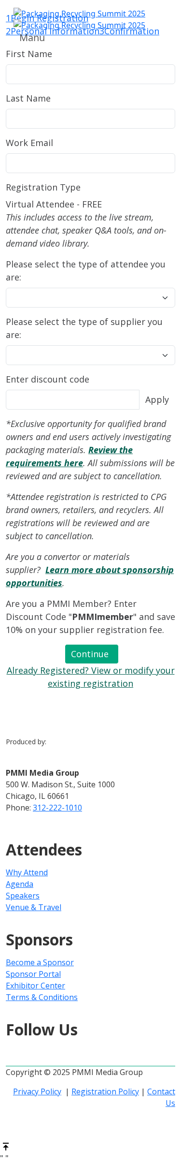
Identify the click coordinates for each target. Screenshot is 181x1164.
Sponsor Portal (33, 974)
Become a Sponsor (40, 962)
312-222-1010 (57, 807)
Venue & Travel (33, 907)
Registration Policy (105, 1091)
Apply (157, 399)
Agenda (19, 884)
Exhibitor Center (35, 985)
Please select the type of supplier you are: (84, 328)
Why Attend (27, 872)
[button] (92, 654)
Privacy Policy (37, 1091)
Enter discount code (47, 379)
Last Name (28, 98)
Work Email (29, 142)
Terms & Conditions (42, 997)
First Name (29, 53)
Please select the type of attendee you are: (86, 270)
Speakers (23, 895)
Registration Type (43, 187)
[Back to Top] (6, 1145)
